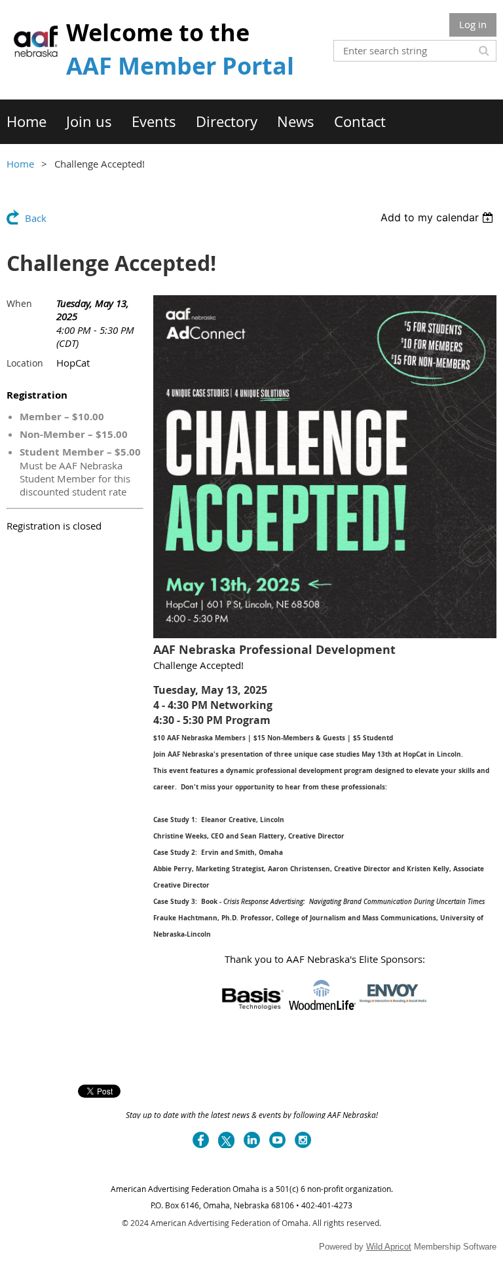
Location (25, 363)
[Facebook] (201, 1140)
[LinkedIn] (252, 1140)
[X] (226, 1140)
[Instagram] (303, 1140)
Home (20, 163)
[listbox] (438, 217)
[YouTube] (277, 1140)
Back (36, 218)
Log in (473, 24)
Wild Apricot (388, 1247)
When (19, 303)
